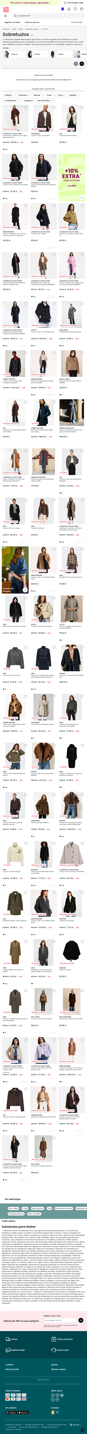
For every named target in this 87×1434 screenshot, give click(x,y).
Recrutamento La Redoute (13, 1429)
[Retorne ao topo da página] (82, 1430)
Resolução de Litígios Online (49, 1427)
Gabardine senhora (16, 1214)
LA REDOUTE (9, 1365)
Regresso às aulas (12, 22)
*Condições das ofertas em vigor (34, 1425)
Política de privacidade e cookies (57, 1425)
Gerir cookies (12, 1427)
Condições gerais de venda (13, 1425)
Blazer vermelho (34, 1214)
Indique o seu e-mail (52, 1316)
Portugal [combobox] (76, 1425)
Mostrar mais (43, 1380)
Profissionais (76, 22)
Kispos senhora (38, 1208)
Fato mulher (13, 1208)
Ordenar (8, 95)
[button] (81, 9)
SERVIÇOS (54, 1365)
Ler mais (6, 48)
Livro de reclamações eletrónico (28, 1427)
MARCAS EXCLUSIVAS (12, 1369)
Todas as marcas (32, 22)
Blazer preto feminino (63, 1208)
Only (49, 1208)
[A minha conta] (69, 9)
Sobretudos (44, 29)
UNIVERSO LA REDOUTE (58, 1369)
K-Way (25, 1208)
